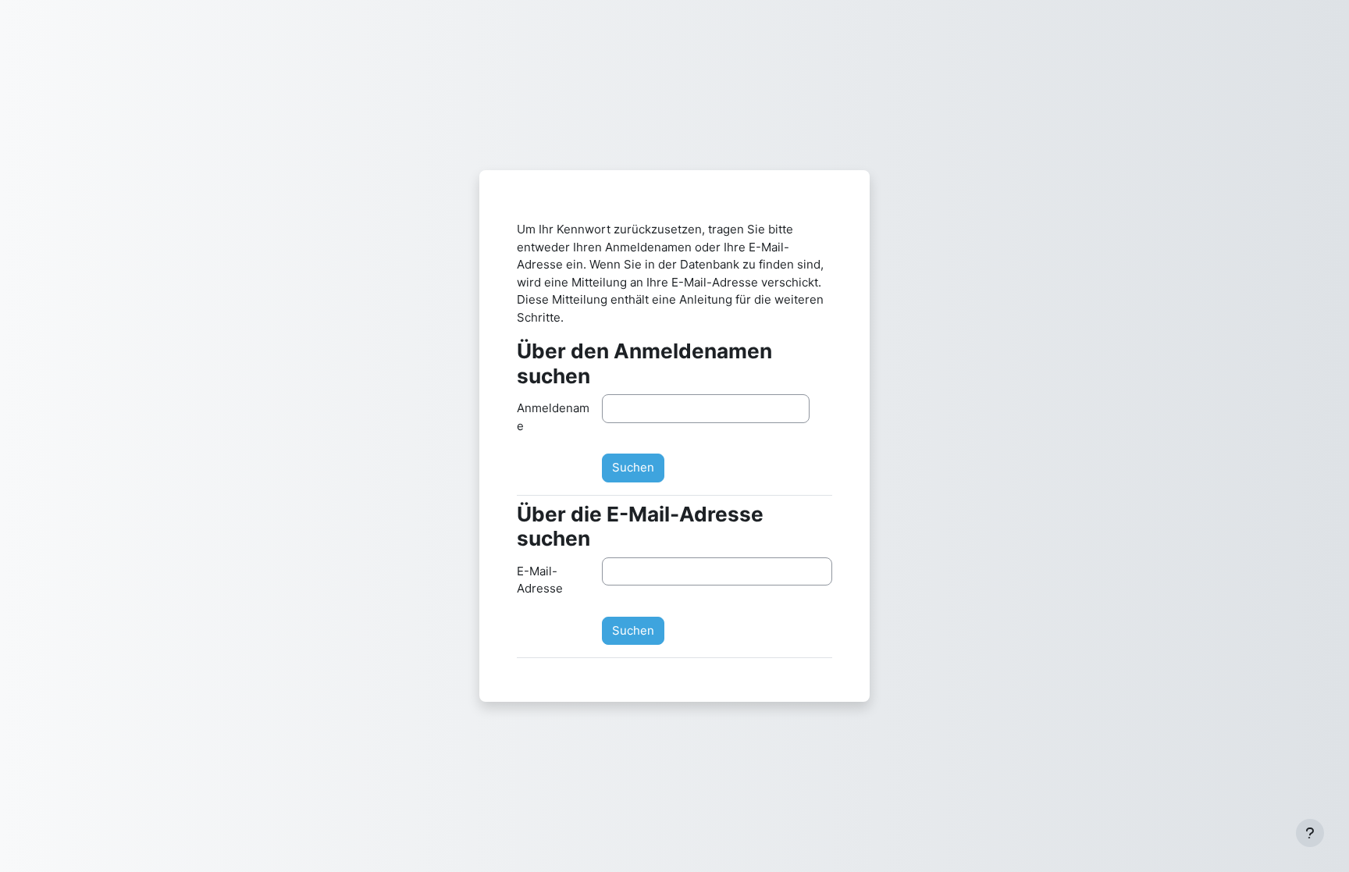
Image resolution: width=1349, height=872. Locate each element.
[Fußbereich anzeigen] (1310, 833)
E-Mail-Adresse (540, 580)
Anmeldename (553, 416)
